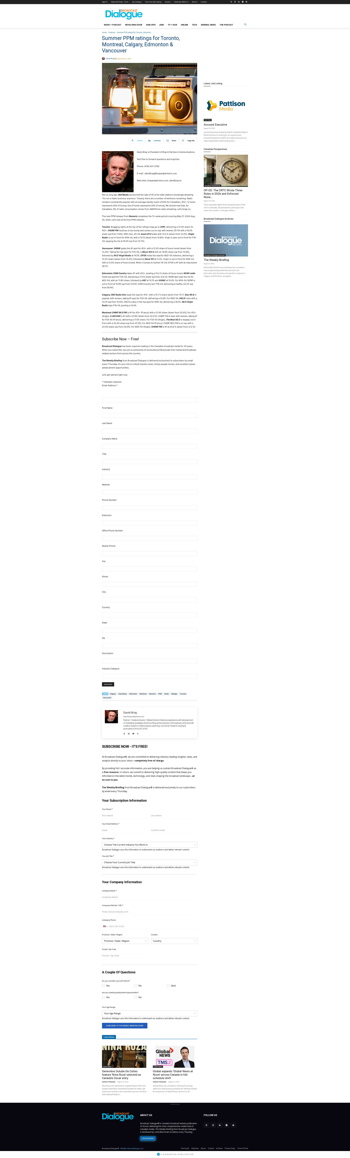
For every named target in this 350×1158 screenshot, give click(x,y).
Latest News (107, 1067)
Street (105, 576)
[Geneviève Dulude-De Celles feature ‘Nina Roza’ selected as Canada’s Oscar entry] (124, 1057)
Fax (103, 561)
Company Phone (109, 920)
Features (112, 32)
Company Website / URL (112, 905)
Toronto (183, 694)
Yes (108, 985)
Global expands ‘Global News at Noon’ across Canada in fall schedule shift (173, 1075)
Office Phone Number (112, 530)
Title (104, 454)
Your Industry (108, 838)
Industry (106, 469)
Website (106, 484)
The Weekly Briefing (216, 260)
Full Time (208, 120)
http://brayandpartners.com (133, 716)
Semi (173, 985)
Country (106, 607)
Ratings (174, 694)
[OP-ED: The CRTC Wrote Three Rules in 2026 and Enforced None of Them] (226, 171)
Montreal (143, 694)
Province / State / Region (112, 934)
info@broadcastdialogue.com (131, 1148)
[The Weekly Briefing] (226, 240)
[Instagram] (235, 2)
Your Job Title (108, 856)
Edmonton (133, 694)
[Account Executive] (226, 105)
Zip (103, 638)
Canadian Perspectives (215, 149)
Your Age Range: (109, 1007)
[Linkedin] (238, 2)
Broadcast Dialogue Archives (218, 218)
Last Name (107, 423)
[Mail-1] (246, 2)
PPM (160, 694)
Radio (166, 694)
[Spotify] (242, 2)
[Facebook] (124, 733)
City (104, 592)
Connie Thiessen (108, 1082)
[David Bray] (104, 58)
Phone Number (109, 500)
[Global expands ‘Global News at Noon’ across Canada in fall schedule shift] (175, 1057)
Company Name (109, 438)
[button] (245, 24)
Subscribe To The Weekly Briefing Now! (124, 1025)
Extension (107, 515)
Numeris (152, 694)
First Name (107, 408)
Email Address (109, 385)
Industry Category (110, 668)
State (104, 622)
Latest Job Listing (213, 83)
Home (104, 32)
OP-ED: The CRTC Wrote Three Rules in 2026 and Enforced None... (223, 194)
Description (107, 653)
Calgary (113, 694)
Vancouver (107, 698)
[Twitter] (231, 2)
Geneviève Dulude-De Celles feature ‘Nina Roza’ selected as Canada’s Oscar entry (121, 1075)
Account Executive (215, 124)
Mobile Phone (108, 546)
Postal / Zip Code (109, 949)
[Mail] (133, 733)
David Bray (110, 58)
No (140, 985)
